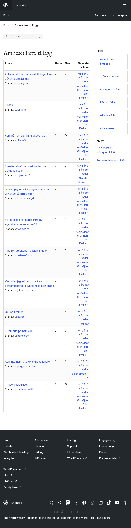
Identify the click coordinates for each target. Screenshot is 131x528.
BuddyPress (12, 487)
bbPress (10, 481)
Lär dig (71, 440)
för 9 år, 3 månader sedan (83, 388)
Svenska (16, 503)
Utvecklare (74, 452)
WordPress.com (15, 469)
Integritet (9, 458)
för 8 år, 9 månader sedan (83, 334)
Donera (105, 452)
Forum (6, 15)
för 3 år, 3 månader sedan (83, 139)
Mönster (40, 458)
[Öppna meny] (125, 5)
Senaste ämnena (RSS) (111, 160)
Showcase (41, 440)
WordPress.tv (77, 458)
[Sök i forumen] (40, 36)
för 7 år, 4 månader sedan (83, 254)
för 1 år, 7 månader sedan (83, 77)
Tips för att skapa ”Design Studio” (26, 250)
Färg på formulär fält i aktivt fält (25, 135)
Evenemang (106, 446)
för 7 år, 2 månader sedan (83, 223)
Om (5, 440)
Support (72, 446)
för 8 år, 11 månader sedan (83, 365)
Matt (8, 475)
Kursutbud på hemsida (19, 331)
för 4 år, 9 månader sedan (83, 192)
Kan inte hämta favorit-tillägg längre (27, 361)
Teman (39, 446)
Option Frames (14, 312)
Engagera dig (107, 440)
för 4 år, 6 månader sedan (83, 169)
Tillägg (9, 105)
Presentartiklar (110, 458)
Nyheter (8, 446)
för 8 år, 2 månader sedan (83, 284)
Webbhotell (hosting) (16, 452)
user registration (18, 384)
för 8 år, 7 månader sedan (83, 315)
